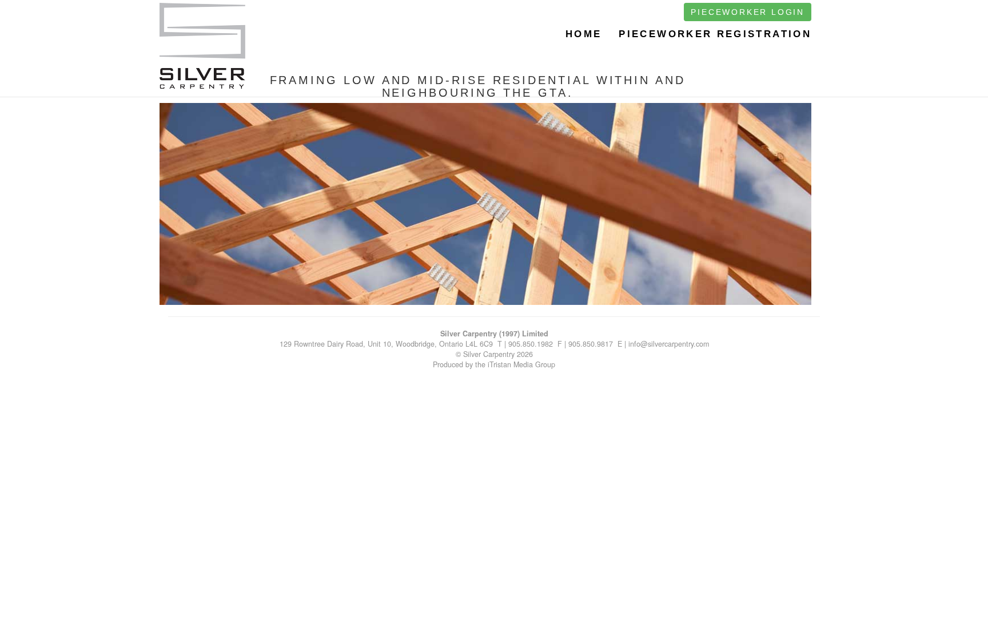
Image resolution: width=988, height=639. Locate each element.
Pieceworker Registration (715, 34)
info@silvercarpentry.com (668, 344)
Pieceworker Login (747, 12)
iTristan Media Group (521, 364)
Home (583, 34)
